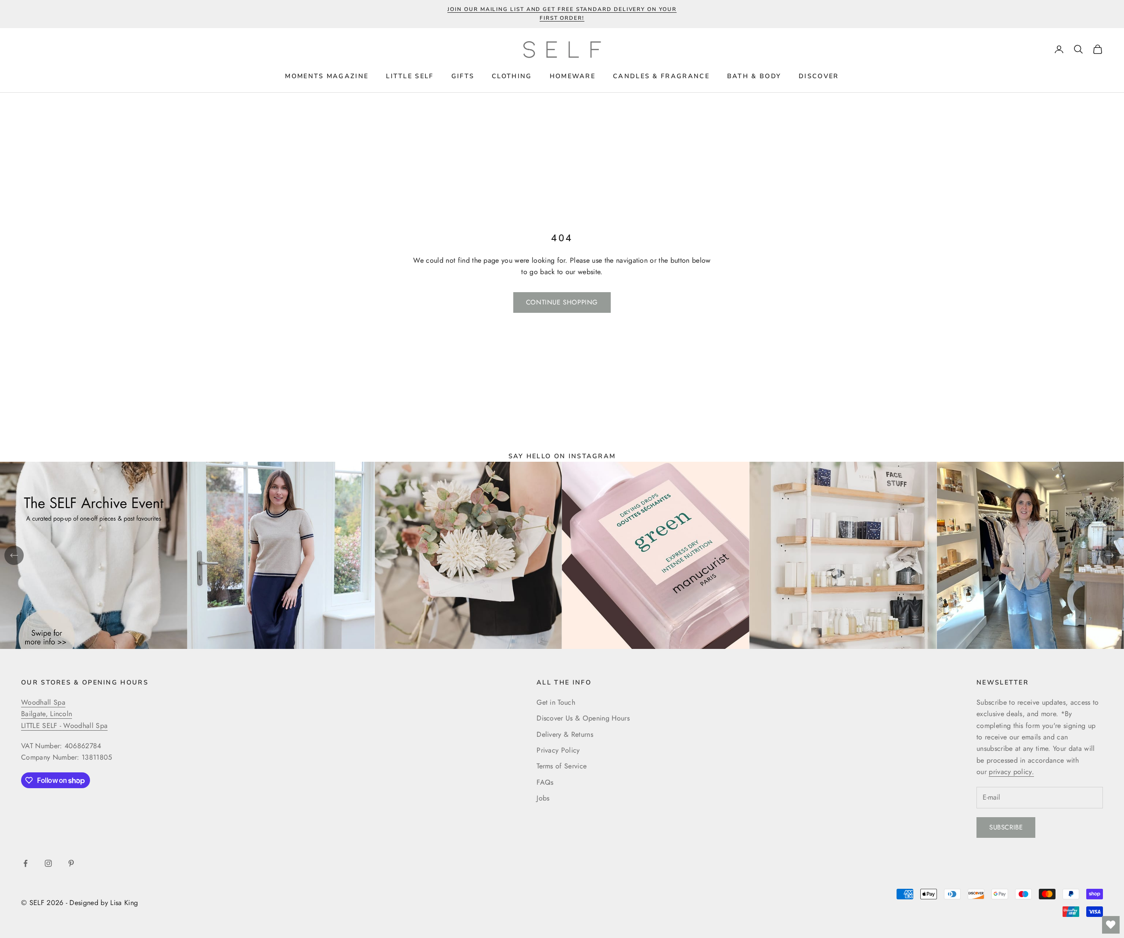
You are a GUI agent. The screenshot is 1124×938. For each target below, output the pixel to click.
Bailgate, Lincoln (46, 714)
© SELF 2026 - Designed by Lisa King (79, 903)
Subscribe (1006, 827)
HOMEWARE (572, 76)
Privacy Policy (558, 750)
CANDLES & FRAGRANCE (661, 76)
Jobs (543, 798)
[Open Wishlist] (1111, 925)
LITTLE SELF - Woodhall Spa (64, 726)
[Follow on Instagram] (48, 863)
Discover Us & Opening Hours (583, 718)
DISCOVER (819, 76)
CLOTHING (512, 76)
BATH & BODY (754, 76)
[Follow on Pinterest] (71, 863)
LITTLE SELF (409, 76)
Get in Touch (556, 702)
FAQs (545, 782)
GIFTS (463, 76)
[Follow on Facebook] (25, 863)
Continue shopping (562, 302)
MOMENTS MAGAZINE (326, 76)
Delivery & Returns (565, 734)
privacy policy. (1011, 772)
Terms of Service (562, 766)
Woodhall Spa (43, 702)
